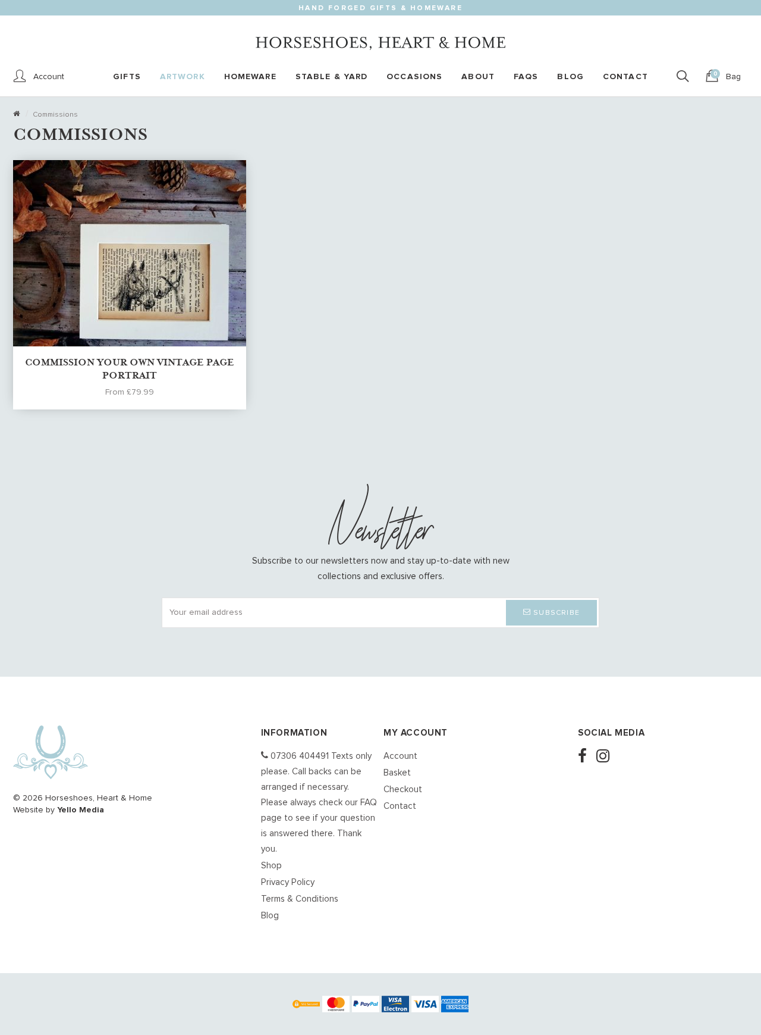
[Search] (686, 77)
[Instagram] (606, 757)
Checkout (402, 789)
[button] (551, 613)
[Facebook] (586, 757)
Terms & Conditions (299, 899)
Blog (270, 915)
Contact (399, 806)
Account (400, 756)
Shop (271, 865)
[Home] (16, 114)
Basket (397, 772)
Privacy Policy (288, 882)
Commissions (55, 114)
